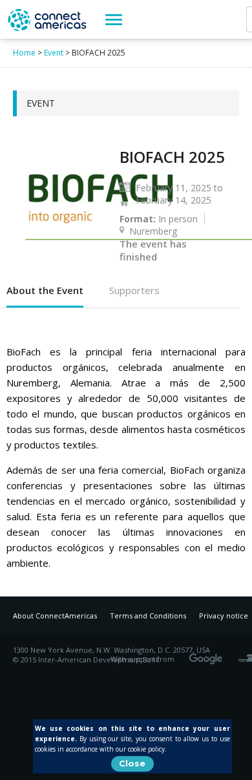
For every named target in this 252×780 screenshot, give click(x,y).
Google (208, 654)
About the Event (44, 290)
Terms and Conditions (148, 615)
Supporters (134, 290)
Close (132, 763)
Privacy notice (223, 615)
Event (53, 52)
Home (24, 52)
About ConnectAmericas (55, 615)
